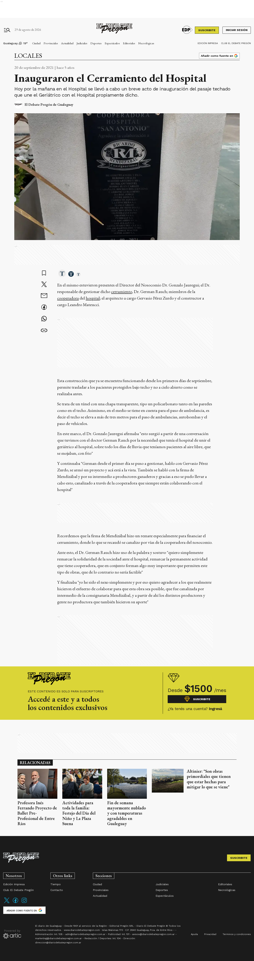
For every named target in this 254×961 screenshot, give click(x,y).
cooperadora (68, 298)
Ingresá (215, 708)
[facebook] (44, 308)
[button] (62, 273)
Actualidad (67, 43)
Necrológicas (146, 43)
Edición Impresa (208, 43)
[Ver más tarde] (44, 273)
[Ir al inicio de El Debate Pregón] (114, 29)
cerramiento (121, 291)
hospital (93, 298)
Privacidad (210, 934)
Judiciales (82, 43)
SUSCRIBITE (207, 30)
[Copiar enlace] (44, 330)
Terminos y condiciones (237, 934)
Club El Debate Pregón (236, 43)
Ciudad (36, 43)
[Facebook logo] (15, 903)
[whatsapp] (44, 319)
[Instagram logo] (24, 903)
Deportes (96, 43)
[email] (44, 296)
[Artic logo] (12, 934)
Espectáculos (112, 43)
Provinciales (51, 43)
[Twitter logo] (6, 903)
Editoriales (129, 43)
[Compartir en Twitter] (44, 285)
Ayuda (194, 934)
